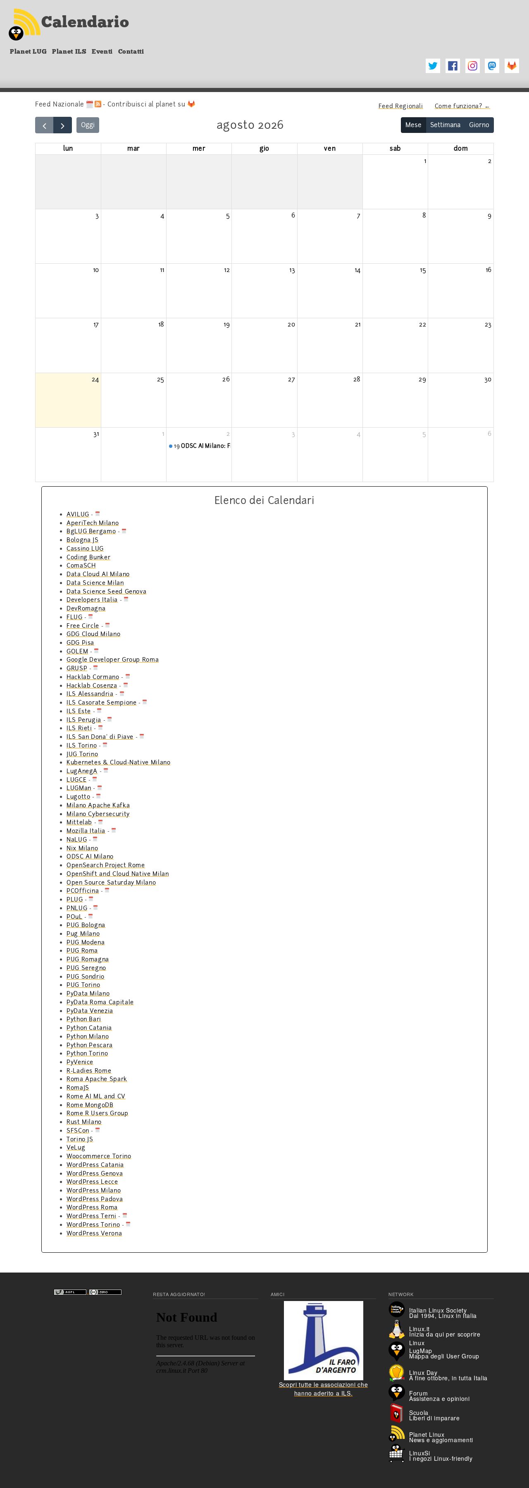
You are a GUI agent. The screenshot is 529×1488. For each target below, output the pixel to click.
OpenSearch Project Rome (106, 865)
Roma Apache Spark (97, 1079)
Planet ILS (69, 51)
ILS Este (79, 711)
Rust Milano (84, 1122)
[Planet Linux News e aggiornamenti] (398, 1433)
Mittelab (79, 822)
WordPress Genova (95, 1173)
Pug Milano (83, 933)
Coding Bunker (88, 557)
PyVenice (80, 1062)
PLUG (75, 899)
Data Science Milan (95, 583)
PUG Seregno (86, 968)
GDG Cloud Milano (93, 634)
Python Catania (89, 1027)
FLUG (75, 617)
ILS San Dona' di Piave (100, 736)
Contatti (131, 51)
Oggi (88, 125)
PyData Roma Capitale (100, 1002)
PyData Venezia (90, 1011)
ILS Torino (82, 745)
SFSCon (78, 1130)
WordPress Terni (92, 1216)
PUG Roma (82, 950)
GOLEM (77, 651)
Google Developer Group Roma (113, 659)
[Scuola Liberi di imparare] (398, 1412)
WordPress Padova (95, 1199)
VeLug (76, 1147)
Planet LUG (28, 51)
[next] (62, 125)
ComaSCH (81, 565)
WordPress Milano (94, 1190)
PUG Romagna (88, 959)
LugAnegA (82, 771)
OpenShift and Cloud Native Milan (118, 874)
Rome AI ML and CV (96, 1096)
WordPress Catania (95, 1165)
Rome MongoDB (90, 1105)
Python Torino (87, 1053)
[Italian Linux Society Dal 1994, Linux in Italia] (398, 1308)
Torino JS (80, 1139)
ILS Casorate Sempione (101, 702)
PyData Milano (88, 993)
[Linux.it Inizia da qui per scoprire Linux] (398, 1329)
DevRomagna (86, 608)
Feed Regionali (401, 106)
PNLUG (77, 908)
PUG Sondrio (86, 976)
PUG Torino (83, 985)
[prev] (44, 125)
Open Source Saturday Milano (111, 882)
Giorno (479, 125)
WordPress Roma (92, 1207)
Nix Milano (82, 848)
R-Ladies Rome (89, 1070)
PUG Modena (86, 942)
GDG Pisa (80, 642)
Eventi (102, 51)
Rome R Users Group (98, 1113)
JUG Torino (82, 754)
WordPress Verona (94, 1233)
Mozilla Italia (86, 831)
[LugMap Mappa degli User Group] (398, 1350)
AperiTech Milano (93, 523)
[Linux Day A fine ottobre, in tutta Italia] (398, 1371)
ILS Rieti (79, 728)
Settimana (445, 125)
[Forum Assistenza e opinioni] (398, 1392)
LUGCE (76, 779)
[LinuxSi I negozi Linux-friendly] (398, 1452)
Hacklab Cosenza (92, 685)
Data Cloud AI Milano (98, 574)
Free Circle (83, 625)
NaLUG (77, 839)
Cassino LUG (85, 548)
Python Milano (88, 1036)
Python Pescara (90, 1045)
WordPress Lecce (92, 1181)
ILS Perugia (84, 720)
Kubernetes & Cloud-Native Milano (118, 762)
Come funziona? (463, 106)
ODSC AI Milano (90, 856)
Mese (413, 125)
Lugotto (78, 796)
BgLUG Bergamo (91, 531)
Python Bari (84, 1019)
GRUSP (77, 668)
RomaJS (78, 1087)
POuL (75, 916)
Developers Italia (92, 599)
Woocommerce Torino (99, 1156)
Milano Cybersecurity (98, 814)
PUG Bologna (86, 925)
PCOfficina (83, 890)
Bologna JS (82, 540)
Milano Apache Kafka (98, 805)
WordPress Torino (93, 1224)
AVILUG (78, 514)
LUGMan (79, 788)
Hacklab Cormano (93, 677)
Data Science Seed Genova (106, 591)
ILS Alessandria (90, 694)
